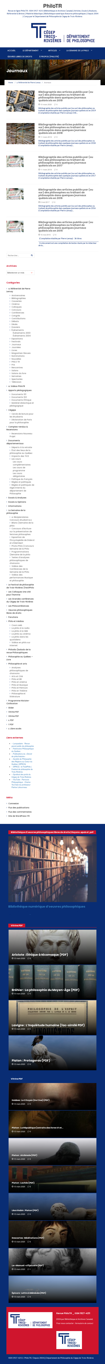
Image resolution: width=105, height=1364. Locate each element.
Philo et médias (16, 621)
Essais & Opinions (17, 502)
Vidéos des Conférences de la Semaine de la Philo (19, 569)
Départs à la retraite (22, 447)
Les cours (16, 459)
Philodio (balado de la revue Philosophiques (18, 651)
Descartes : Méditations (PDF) (28, 1237)
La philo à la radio (20, 628)
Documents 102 (19, 397)
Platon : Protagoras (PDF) (31, 1060)
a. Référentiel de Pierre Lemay (20, 109)
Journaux (16, 344)
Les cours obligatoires (19, 475)
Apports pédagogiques (20, 390)
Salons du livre (19, 373)
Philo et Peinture (20, 687)
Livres (14, 350)
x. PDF (11, 720)
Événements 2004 (22, 335)
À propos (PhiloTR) (49, 56)
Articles (52, 50)
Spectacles (17, 379)
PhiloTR (52, 5)
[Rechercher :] (20, 255)
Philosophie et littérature (17, 695)
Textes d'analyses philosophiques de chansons (19, 560)
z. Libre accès (14, 728)
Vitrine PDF (13, 712)
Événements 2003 (21, 333)
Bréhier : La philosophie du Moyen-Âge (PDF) (46, 990)
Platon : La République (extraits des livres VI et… (37, 1127)
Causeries (17, 301)
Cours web (17, 625)
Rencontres (17, 367)
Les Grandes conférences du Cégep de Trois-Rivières (20, 600)
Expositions (17, 338)
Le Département (31, 50)
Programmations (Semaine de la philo (20, 553)
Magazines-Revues (21, 353)
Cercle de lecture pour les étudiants (21, 415)
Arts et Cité (17, 676)
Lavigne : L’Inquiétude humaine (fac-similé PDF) (48, 1025)
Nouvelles (16, 359)
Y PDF (11, 724)
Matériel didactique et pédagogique (22, 404)
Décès (15, 324)
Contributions (18, 318)
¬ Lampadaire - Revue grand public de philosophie (23, 744)
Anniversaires (18, 295)
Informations (15, 506)
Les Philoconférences (18, 606)
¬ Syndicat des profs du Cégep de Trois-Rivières (21, 775)
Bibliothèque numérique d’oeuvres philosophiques (46, 906)
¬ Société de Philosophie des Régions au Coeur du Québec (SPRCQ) (22, 761)
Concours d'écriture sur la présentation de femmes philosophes (21, 531)
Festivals (16, 341)
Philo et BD (17, 679)
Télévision (16, 382)
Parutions (13, 617)
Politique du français (22, 479)
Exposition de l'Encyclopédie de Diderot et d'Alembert (22, 540)
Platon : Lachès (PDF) (23, 1182)
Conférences (18, 312)
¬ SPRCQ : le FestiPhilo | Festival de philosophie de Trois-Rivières (22, 769)
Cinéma (15, 304)
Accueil (11, 50)
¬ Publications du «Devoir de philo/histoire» (22, 755)
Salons (15, 370)
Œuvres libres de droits (19, 56)
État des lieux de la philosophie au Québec (21, 451)
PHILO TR (16, 361)
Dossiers (16, 327)
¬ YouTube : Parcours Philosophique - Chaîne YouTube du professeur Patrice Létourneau (21, 783)
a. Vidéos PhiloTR (16, 386)
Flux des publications (18, 807)
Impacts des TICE (20, 456)
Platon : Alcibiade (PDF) (24, 1155)
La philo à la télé (20, 631)
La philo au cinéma (21, 634)
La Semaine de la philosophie (15, 511)
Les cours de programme (19, 469)
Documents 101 (19, 394)
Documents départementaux (14, 442)
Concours (16, 310)
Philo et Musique (20, 685)
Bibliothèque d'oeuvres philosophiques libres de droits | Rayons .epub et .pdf (52, 832)
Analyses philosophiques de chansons (19, 670)
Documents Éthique (21, 400)
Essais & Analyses (17, 497)
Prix (13, 364)
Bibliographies (19, 298)
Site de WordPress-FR (19, 816)
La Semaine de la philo (77, 50)
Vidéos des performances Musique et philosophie (21, 577)
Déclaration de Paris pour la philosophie (21, 421)
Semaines (16, 376)
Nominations (18, 356)
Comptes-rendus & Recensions (17, 428)
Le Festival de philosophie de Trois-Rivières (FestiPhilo (20, 586)
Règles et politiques (21, 482)
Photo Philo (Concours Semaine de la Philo (22, 547)
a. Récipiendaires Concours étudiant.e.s (21, 518)
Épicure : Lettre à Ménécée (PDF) (29, 1293)
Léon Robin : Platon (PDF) (25, 1210)
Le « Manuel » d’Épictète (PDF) (28, 1265)
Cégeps (12, 410)
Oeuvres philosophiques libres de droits (19, 611)
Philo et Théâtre (19, 690)
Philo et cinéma (19, 682)
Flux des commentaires (20, 812)
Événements (18, 330)
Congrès (16, 315)
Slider (11, 707)
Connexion (13, 803)
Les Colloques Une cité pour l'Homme (18, 593)
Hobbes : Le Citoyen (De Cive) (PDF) (31, 1100)
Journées (16, 347)
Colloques (17, 307)
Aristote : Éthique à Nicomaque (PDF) (40, 955)
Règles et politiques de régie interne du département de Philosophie (22, 489)
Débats (15, 321)
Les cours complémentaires (22, 463)
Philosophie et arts (17, 663)
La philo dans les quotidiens (19, 638)
